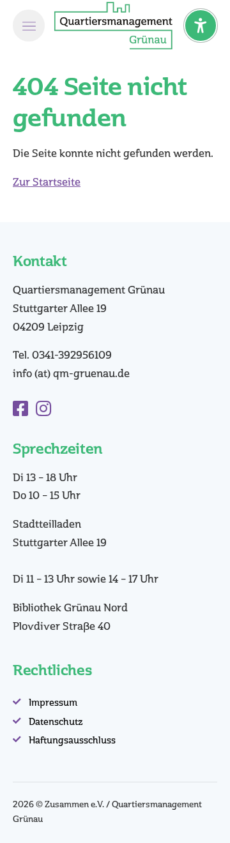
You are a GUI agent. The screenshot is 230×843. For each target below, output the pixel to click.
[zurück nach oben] (204, 821)
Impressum (53, 703)
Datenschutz (56, 722)
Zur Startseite (46, 182)
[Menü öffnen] (29, 25)
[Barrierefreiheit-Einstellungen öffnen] (200, 25)
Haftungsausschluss (72, 740)
